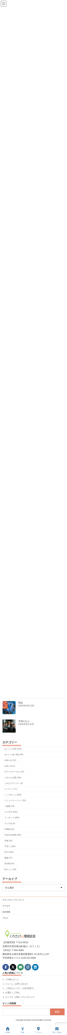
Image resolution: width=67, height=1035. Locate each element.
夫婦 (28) (8, 841)
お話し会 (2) (9, 766)
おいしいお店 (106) (12, 749)
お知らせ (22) (10, 760)
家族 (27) (8, 858)
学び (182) (8, 852)
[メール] (20, 967)
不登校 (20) (9, 829)
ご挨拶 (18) (9, 806)
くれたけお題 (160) (12, 777)
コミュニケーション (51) (15, 800)
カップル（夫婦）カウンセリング (20, 997)
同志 (20, 702)
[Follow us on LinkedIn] (35, 967)
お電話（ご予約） (13, 992)
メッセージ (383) (11, 817)
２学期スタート (12, 979)
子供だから (24, 721)
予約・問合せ (57, 1032)
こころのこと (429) (12, 795)
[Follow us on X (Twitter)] (13, 967)
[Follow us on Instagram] (28, 967)
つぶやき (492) (10, 812)
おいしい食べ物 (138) (13, 754)
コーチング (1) (10, 789)
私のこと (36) (10, 869)
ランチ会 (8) (9, 823)
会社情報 (6, 912)
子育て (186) (9, 846)
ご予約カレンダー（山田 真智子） (20, 988)
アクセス (6, 906)
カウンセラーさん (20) (14, 772)
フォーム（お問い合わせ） (17, 984)
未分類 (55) (9, 863)
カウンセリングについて (13, 900)
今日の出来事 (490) (12, 835)
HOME (7, 1032)
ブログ (5, 918)
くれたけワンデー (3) (13, 783)
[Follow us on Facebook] (5, 967)
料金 (22, 1032)
